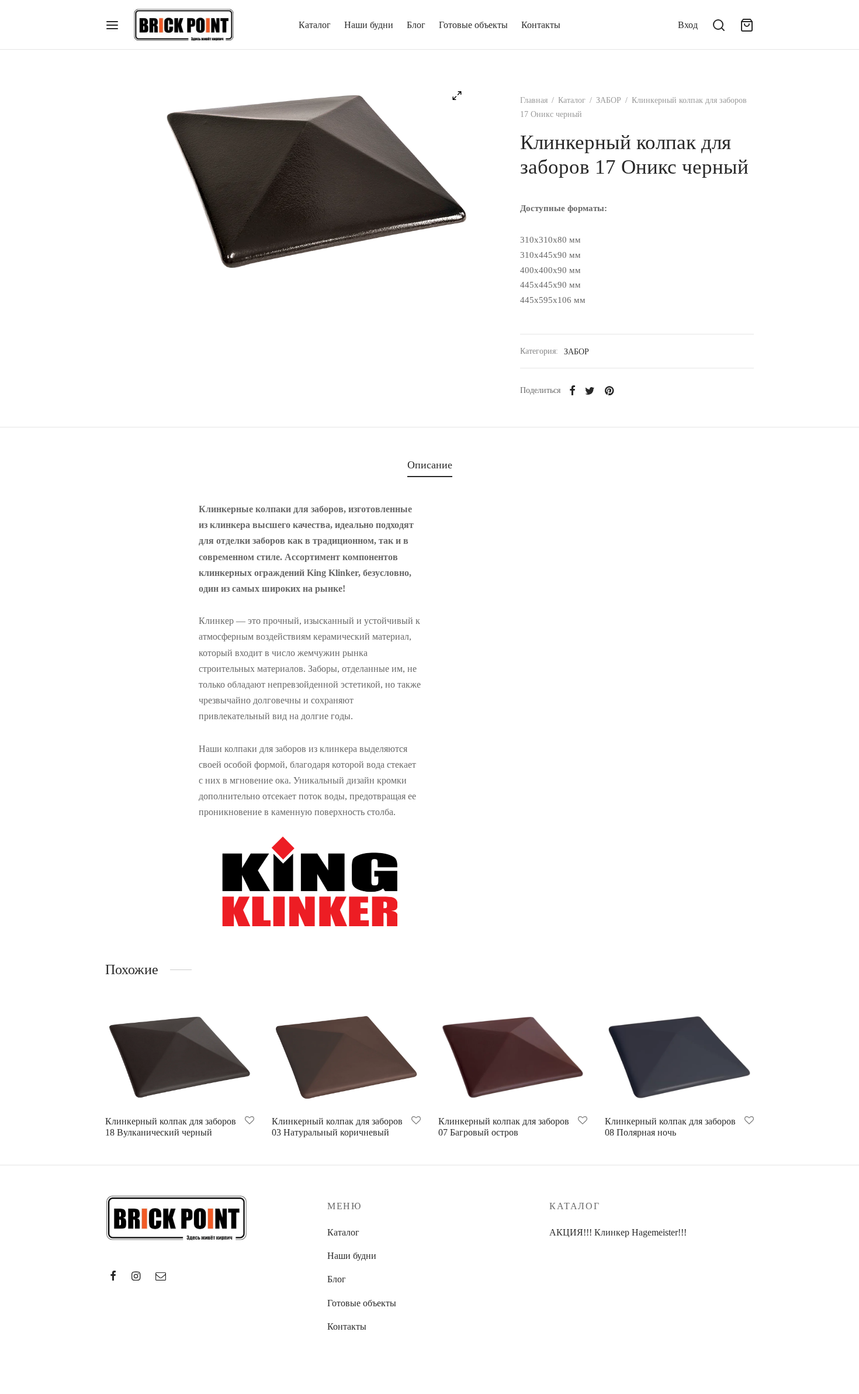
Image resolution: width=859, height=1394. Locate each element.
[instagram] (136, 1277)
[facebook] (113, 1277)
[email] (161, 1277)
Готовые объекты (473, 25)
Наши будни (368, 25)
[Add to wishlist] (249, 1121)
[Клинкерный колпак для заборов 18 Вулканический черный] (179, 1057)
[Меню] (112, 25)
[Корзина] (747, 25)
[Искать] (719, 25)
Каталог (315, 25)
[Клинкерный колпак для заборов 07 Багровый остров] (512, 1057)
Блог (416, 25)
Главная (534, 100)
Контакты (540, 25)
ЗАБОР (608, 100)
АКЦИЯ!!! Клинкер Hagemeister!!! (618, 1232)
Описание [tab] (429, 465)
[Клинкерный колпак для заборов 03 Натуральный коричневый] (346, 1057)
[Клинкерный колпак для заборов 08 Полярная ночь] (679, 1057)
